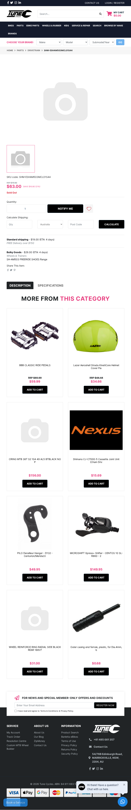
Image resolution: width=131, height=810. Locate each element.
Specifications (50, 285)
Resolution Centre (16, 740)
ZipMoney (39, 740)
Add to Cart (35, 389)
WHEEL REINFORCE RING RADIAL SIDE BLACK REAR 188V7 (35, 648)
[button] (89, 208)
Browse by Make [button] (113, 25)
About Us (39, 732)
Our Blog (39, 736)
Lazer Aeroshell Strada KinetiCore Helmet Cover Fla (96, 366)
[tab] (20, 285)
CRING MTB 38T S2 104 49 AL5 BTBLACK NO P (35, 460)
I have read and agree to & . (45, 711)
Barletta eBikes (69, 736)
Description (20, 285)
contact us (92, 3)
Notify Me (65, 208)
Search (97, 25)
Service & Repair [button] (81, 25)
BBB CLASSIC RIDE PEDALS (34, 365)
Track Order (13, 736)
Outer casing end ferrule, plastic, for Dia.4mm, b (96, 648)
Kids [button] (66, 25)
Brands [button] (12, 33)
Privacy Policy (67, 711)
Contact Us (40, 745)
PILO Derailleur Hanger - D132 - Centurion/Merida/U (35, 554)
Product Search (70, 732)
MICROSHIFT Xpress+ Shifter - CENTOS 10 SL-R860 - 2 (96, 554)
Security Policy (69, 753)
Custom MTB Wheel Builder (17, 747)
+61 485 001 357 (104, 739)
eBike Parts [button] (32, 25)
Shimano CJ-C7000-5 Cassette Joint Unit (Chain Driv (96, 460)
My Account (13, 732)
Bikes (11, 25)
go (120, 42)
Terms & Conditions (49, 711)
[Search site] (100, 14)
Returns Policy (69, 749)
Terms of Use (68, 740)
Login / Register (114, 3)
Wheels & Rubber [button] (51, 25)
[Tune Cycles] (19, 13)
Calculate (111, 224)
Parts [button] (20, 25)
